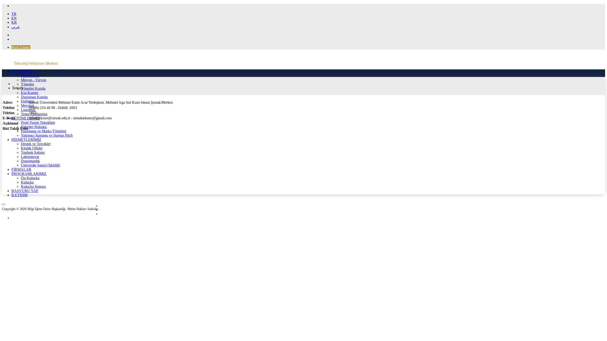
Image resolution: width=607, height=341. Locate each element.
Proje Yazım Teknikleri (38, 123)
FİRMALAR (21, 169)
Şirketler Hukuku (34, 127)
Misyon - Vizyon (33, 80)
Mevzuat (27, 105)
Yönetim (27, 84)
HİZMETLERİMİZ (26, 140)
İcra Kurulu (29, 93)
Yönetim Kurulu (33, 88)
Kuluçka (27, 182)
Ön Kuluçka (30, 178)
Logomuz (28, 110)
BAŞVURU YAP (24, 191)
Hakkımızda (30, 76)
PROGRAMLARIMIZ (28, 174)
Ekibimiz (27, 101)
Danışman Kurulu (34, 97)
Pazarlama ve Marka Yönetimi (43, 131)
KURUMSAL (22, 71)
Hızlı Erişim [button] (20, 47)
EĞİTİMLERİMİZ (25, 118)
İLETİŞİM (19, 195)
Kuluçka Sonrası (33, 186)
